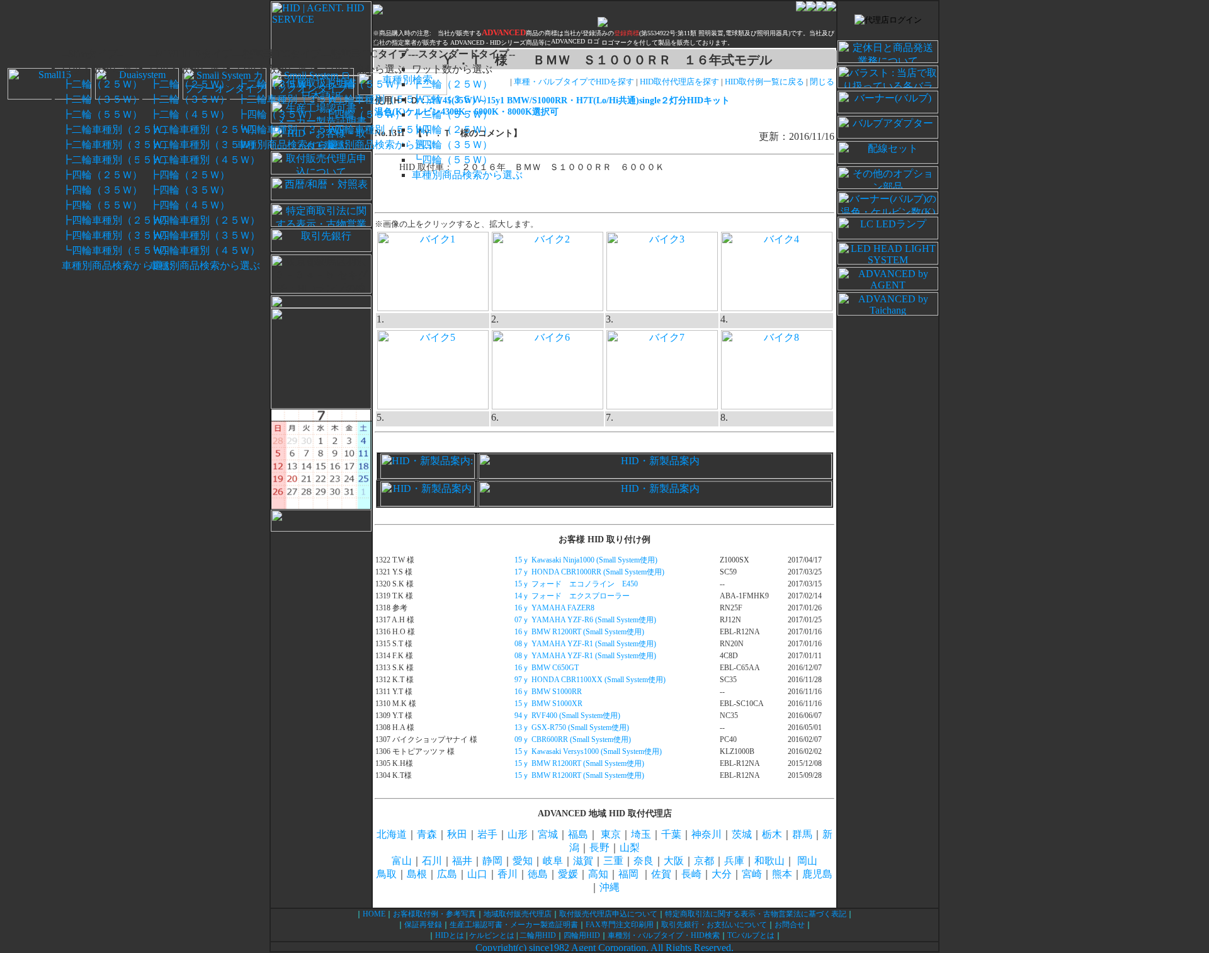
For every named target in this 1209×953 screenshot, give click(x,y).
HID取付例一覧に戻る (765, 81)
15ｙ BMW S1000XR (548, 703)
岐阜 (553, 860)
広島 (447, 874)
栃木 (772, 834)
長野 (599, 847)
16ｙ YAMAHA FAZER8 (554, 607)
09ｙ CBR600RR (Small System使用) (572, 739)
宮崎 (752, 874)
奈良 (643, 860)
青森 (427, 834)
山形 (518, 834)
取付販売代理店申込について (608, 914)
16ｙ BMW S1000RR (548, 691)
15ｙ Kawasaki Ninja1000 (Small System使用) (585, 560)
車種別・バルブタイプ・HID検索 (664, 935)
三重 (613, 860)
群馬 (802, 834)
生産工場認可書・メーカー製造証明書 (514, 924)
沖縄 (609, 887)
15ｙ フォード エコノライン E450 (576, 583)
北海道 (392, 834)
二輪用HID (537, 935)
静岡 (492, 860)
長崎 (691, 874)
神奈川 (706, 834)
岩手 (487, 834)
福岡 (628, 874)
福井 (462, 860)
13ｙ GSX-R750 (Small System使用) (571, 727)
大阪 (674, 860)
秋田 (457, 834)
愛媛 (568, 874)
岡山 (807, 860)
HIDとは (449, 935)
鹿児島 (817, 874)
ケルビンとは (491, 935)
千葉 (671, 834)
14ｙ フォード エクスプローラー (572, 595)
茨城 (742, 834)
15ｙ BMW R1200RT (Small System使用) (579, 763)
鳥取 (387, 874)
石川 (432, 860)
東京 (611, 834)
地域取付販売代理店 (518, 914)
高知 (598, 874)
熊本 (782, 874)
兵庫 (734, 860)
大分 (722, 874)
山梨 (630, 847)
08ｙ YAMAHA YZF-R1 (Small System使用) (585, 643)
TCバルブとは (751, 935)
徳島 (538, 874)
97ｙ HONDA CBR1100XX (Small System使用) (590, 679)
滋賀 (583, 860)
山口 (477, 874)
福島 (578, 834)
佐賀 (661, 874)
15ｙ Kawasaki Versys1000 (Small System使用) (588, 751)
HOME (374, 914)
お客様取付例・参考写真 (434, 914)
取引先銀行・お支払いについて (714, 924)
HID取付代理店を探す (679, 81)
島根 (417, 874)
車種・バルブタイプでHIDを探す (574, 81)
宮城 (548, 834)
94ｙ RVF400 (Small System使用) (567, 715)
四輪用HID (582, 935)
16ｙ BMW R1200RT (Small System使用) (579, 631)
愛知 (523, 860)
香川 (507, 874)
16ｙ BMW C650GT (546, 667)
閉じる (822, 81)
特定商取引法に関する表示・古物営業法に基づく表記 (755, 914)
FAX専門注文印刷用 (620, 924)
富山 (402, 860)
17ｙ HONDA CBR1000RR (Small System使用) (589, 572)
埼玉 (641, 834)
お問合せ (790, 924)
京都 (704, 860)
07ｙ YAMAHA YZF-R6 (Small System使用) (585, 619)
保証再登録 (423, 924)
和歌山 (769, 860)
